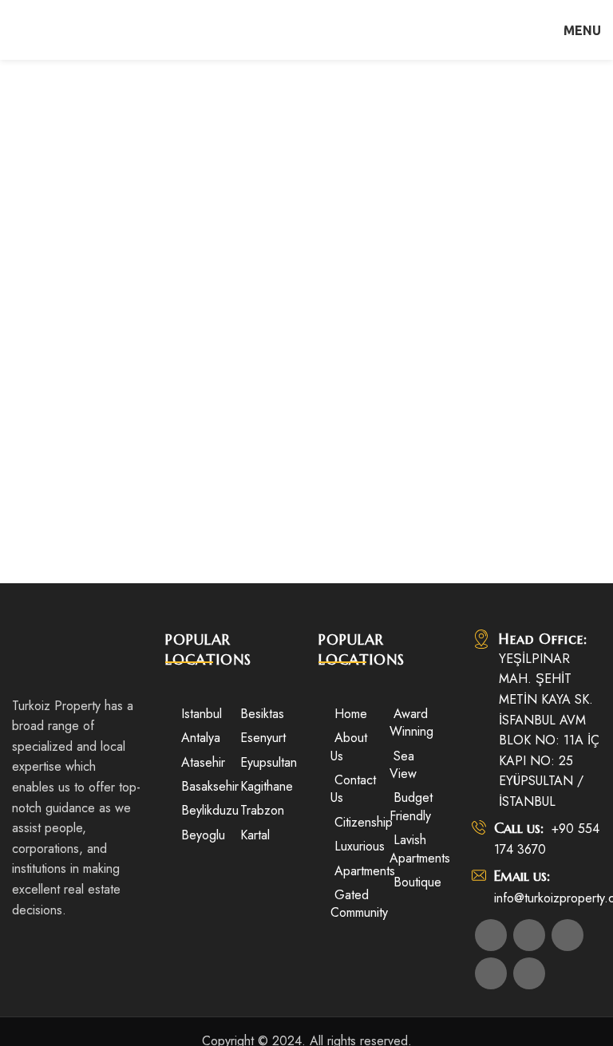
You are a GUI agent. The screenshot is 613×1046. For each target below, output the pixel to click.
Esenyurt (263, 737)
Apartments (364, 871)
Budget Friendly (411, 806)
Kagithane (266, 786)
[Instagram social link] (567, 935)
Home (350, 714)
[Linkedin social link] (491, 973)
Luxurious (359, 846)
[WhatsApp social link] (529, 973)
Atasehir (203, 762)
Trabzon (262, 810)
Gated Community (359, 904)
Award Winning (411, 722)
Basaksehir (210, 786)
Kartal (255, 835)
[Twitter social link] (529, 935)
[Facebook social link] (491, 935)
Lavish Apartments (420, 848)
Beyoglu (203, 835)
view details (220, 313)
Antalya (200, 737)
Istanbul (201, 714)
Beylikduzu (210, 810)
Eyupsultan (268, 762)
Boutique (417, 882)
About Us (348, 746)
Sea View (403, 765)
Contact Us (353, 789)
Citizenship (363, 822)
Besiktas (262, 714)
